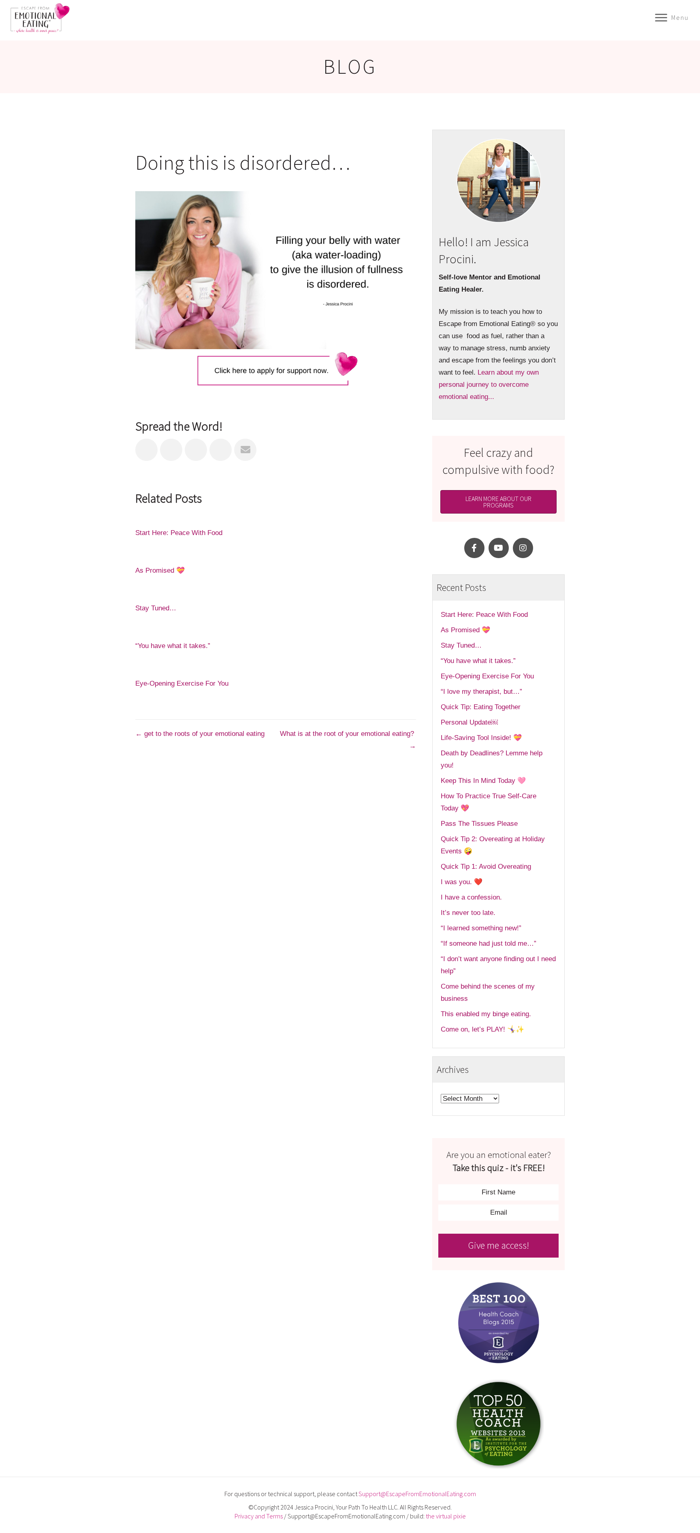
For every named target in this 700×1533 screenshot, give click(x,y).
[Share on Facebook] (146, 450)
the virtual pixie (446, 1516)
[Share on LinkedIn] (196, 450)
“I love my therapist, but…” (481, 691)
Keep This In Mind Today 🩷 (483, 781)
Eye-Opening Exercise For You (181, 683)
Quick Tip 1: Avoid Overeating (486, 866)
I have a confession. (471, 897)
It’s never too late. (468, 913)
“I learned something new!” (481, 928)
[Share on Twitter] (171, 450)
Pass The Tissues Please (479, 823)
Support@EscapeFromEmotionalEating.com (417, 1494)
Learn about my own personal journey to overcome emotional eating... (489, 385)
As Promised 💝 (160, 570)
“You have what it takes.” (172, 646)
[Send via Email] (245, 450)
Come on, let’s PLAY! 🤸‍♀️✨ (482, 1029)
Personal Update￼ (469, 722)
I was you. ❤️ (461, 882)
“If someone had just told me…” (489, 943)
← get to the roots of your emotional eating (200, 734)
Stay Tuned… (155, 608)
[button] (474, 548)
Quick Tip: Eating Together (481, 707)
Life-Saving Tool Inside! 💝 (481, 738)
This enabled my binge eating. (487, 1014)
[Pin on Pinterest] (220, 450)
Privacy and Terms (259, 1516)
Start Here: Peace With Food (178, 533)
